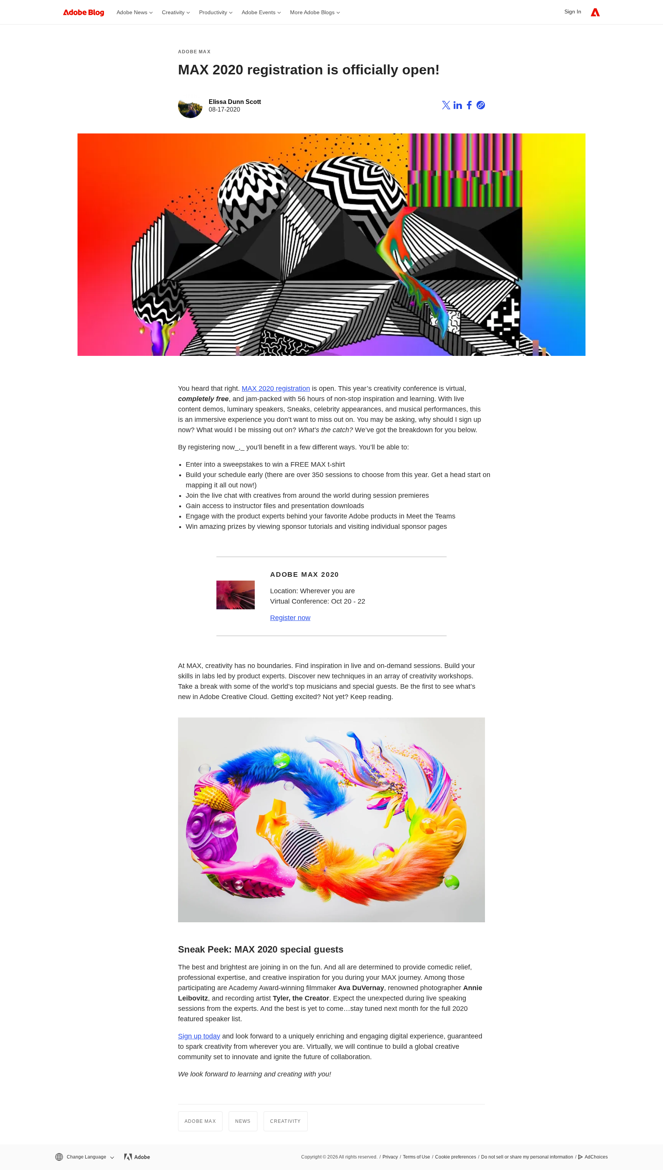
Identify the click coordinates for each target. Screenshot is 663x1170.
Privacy (390, 1157)
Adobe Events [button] (258, 12)
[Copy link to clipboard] (481, 106)
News (243, 1121)
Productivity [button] (213, 12)
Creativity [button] (173, 12)
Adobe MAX (194, 51)
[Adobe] (595, 12)
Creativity (285, 1121)
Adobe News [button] (132, 12)
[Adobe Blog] (87, 12)
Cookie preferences (455, 1157)
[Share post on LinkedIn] (458, 106)
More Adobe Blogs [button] (312, 12)
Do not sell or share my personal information (527, 1157)
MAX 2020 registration (276, 388)
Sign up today (199, 1036)
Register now (290, 618)
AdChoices (596, 1157)
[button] (84, 1157)
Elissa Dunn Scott (235, 102)
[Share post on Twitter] (446, 106)
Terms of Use (416, 1157)
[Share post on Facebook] (469, 106)
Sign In (572, 11)
